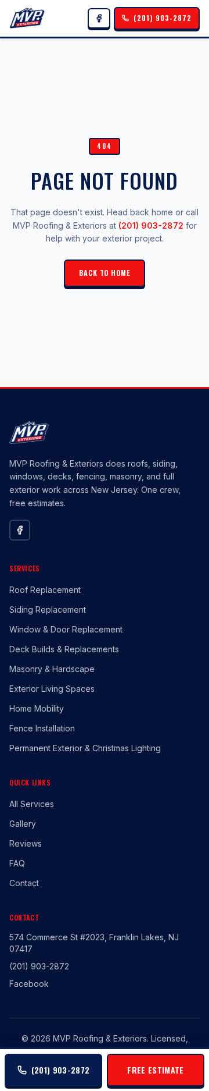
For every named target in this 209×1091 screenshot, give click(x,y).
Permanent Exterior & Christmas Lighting (85, 748)
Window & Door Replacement (65, 629)
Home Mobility (36, 708)
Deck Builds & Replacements (64, 649)
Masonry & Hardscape (52, 669)
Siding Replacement (47, 609)
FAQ (17, 863)
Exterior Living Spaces (52, 689)
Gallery (22, 824)
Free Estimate (155, 1070)
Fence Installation (42, 728)
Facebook (29, 984)
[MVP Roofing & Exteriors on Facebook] (99, 18)
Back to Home (105, 272)
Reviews (25, 843)
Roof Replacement (45, 590)
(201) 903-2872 (150, 225)
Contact (24, 883)
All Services (31, 804)
